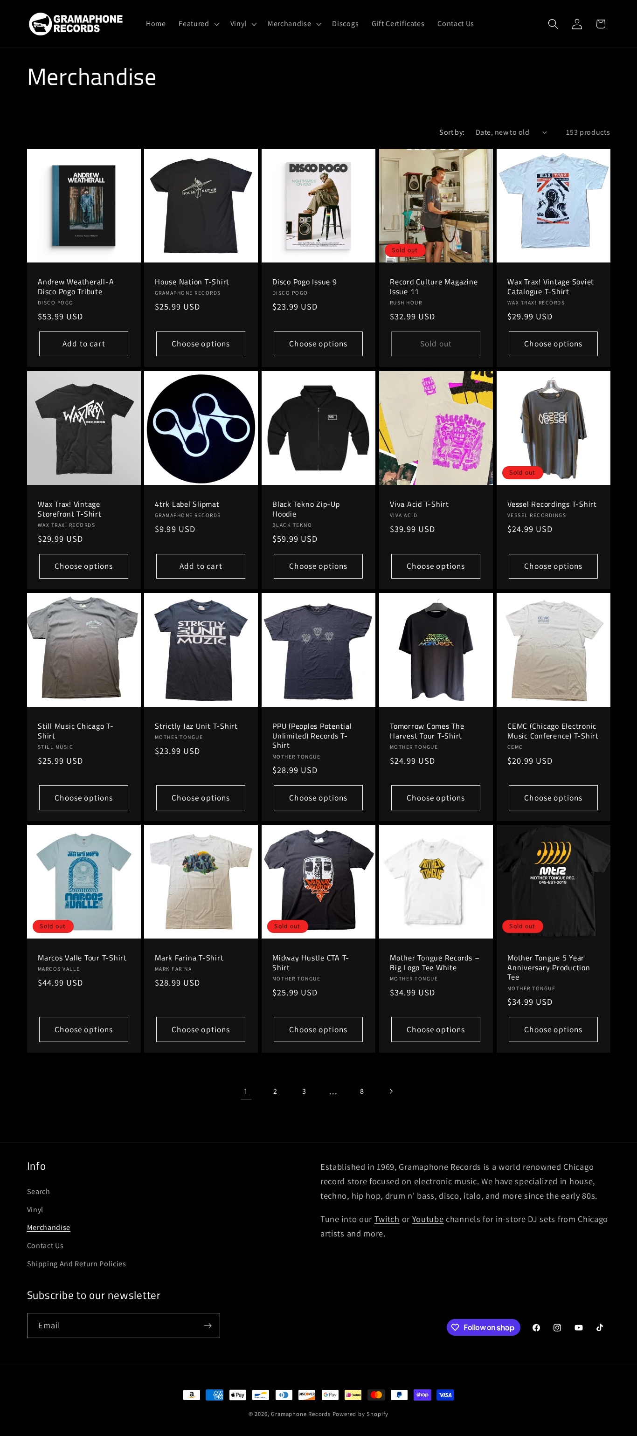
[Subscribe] (208, 1325)
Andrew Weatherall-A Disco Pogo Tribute (76, 286)
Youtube (428, 1218)
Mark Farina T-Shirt (189, 958)
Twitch (387, 1218)
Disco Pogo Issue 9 (304, 282)
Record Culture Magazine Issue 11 (434, 286)
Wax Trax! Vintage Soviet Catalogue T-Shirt (550, 286)
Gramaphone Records (301, 1414)
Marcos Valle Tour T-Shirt (82, 958)
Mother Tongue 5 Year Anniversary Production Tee (548, 967)
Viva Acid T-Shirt (419, 504)
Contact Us (45, 1245)
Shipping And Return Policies (76, 1264)
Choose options (201, 343)
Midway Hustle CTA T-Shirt (310, 962)
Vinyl (35, 1210)
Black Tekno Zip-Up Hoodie (306, 508)
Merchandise (49, 1227)
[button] (197, 24)
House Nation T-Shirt (192, 282)
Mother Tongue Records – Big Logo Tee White (434, 962)
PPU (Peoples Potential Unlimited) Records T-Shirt (312, 735)
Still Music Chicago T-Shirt (76, 730)
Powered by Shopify (360, 1414)
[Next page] (391, 1091)
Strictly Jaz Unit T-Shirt (196, 726)
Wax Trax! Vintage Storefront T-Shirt (70, 508)
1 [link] (246, 1091)
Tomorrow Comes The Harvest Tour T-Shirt (427, 730)
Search (38, 1191)
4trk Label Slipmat (187, 504)
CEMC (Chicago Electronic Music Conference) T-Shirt (553, 730)
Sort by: (452, 132)
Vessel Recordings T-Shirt (552, 504)
